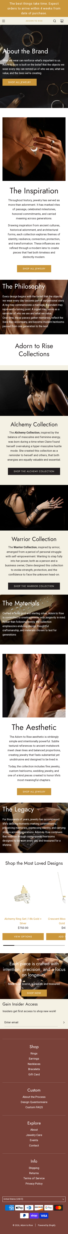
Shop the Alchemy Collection (34, 471)
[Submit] (64, 1022)
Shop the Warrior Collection (34, 586)
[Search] (54, 21)
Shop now (34, 993)
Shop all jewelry (19, 82)
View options (23, 936)
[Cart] (62, 21)
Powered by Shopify (46, 1225)
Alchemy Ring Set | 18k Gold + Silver (23, 921)
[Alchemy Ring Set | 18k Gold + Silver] (23, 893)
